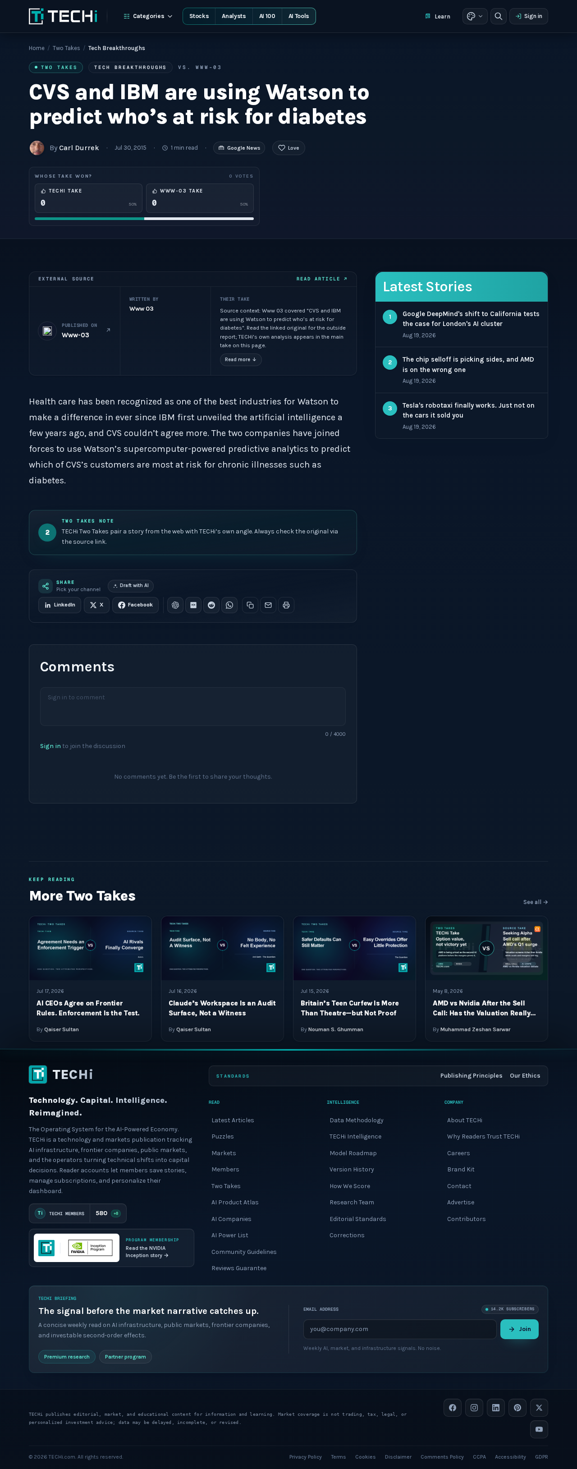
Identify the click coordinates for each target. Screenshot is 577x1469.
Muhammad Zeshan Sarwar (475, 1029)
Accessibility (510, 1456)
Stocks (199, 16)
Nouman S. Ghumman (335, 1029)
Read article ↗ (322, 278)
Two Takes (66, 48)
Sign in (533, 16)
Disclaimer (398, 1456)
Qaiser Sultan (61, 1029)
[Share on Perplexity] (193, 605)
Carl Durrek (79, 147)
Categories (149, 16)
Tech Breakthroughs (130, 67)
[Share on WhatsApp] (229, 605)
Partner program (125, 1356)
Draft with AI (134, 585)
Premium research (67, 1356)
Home (37, 48)
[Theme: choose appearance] (475, 16)
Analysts (234, 16)
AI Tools (298, 16)
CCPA (479, 1456)
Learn (442, 16)
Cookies (365, 1456)
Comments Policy (442, 1456)
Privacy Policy (305, 1456)
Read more (241, 360)
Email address (321, 1309)
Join (525, 1328)
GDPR (541, 1456)
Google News (243, 148)
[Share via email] (268, 605)
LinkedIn (64, 604)
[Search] (498, 16)
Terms (338, 1456)
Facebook (140, 604)
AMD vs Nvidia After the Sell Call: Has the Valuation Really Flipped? (481, 1013)
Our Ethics (525, 1075)
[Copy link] (250, 605)
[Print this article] (286, 605)
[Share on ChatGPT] (175, 605)
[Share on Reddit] (211, 605)
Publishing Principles (471, 1075)
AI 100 (267, 16)
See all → (535, 902)
